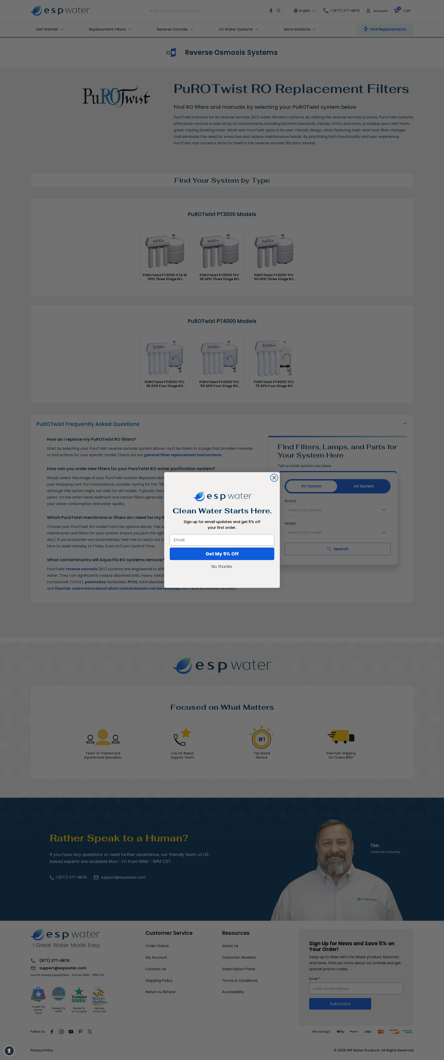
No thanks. (222, 566)
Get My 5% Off (222, 554)
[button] (9, 1050)
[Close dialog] (274, 477)
